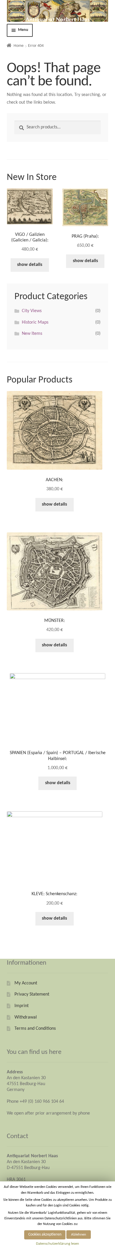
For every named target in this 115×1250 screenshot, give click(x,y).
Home (19, 46)
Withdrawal (25, 1017)
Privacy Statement (31, 994)
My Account (25, 983)
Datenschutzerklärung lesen (57, 1244)
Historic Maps (35, 322)
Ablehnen (78, 1234)
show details (29, 264)
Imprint (21, 1006)
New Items (32, 333)
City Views (32, 311)
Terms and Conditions (35, 1028)
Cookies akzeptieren (44, 1234)
